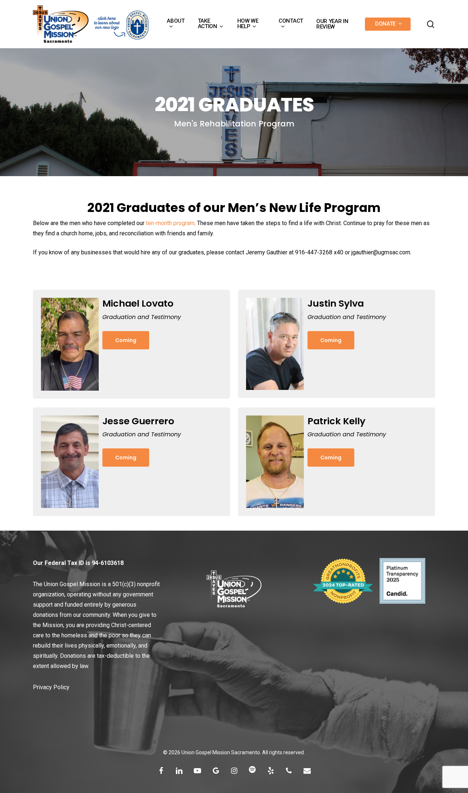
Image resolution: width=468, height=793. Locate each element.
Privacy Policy (51, 687)
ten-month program (170, 223)
